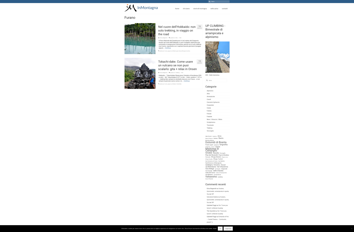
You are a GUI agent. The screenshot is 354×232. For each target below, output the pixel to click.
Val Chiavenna (222, 167)
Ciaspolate (210, 105)
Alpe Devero (208, 136)
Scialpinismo (211, 122)
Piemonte (207, 157)
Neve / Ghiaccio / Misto (214, 119)
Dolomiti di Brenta (216, 142)
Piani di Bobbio (223, 155)
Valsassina (211, 176)
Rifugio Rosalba (209, 159)
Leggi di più (228, 228)
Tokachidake (178, 83)
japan (177, 50)
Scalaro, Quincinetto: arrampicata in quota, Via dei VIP (218, 191)
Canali (209, 99)
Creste (209, 108)
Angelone (214, 136)
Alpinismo (210, 91)
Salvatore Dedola (212, 197)
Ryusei (180, 50)
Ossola (216, 153)
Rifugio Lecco (225, 157)
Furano (165, 50)
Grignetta (224, 145)
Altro (176, 37)
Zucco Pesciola (209, 179)
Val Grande (208, 171)
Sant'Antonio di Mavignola (213, 163)
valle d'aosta (218, 171)
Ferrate (209, 114)
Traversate (210, 125)
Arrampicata (211, 96)
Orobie (208, 153)
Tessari (223, 165)
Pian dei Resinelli (211, 155)
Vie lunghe (210, 131)
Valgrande (224, 169)
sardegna (209, 165)
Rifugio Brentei (216, 157)
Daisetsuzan (161, 50)
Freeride (209, 116)
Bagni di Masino (209, 138)
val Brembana (210, 167)
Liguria (217, 147)
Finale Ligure (209, 145)
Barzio (221, 138)
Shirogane (184, 50)
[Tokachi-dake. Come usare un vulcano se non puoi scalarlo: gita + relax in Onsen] (140, 73)
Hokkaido (174, 50)
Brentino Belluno (209, 140)
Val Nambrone (217, 174)
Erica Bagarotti (163, 37)
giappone (170, 50)
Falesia (209, 111)
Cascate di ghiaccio (213, 102)
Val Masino (209, 174)
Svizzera (217, 165)
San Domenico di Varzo (211, 161)
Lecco (212, 147)
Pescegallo (222, 153)
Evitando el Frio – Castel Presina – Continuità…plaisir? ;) (218, 219)
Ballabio (216, 138)
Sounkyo (188, 50)
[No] (352, 229)
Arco (219, 136)
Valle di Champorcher (221, 172)
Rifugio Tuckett (218, 159)
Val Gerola (217, 169)
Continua (168, 48)
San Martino (221, 161)
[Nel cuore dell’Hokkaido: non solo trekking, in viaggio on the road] (140, 38)
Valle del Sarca (210, 173)
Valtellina (220, 177)
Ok (220, 228)
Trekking (177, 72)
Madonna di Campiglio (212, 150)
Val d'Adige (209, 169)
